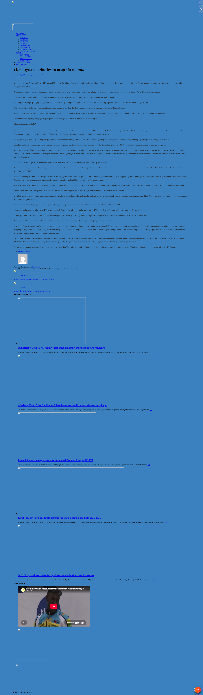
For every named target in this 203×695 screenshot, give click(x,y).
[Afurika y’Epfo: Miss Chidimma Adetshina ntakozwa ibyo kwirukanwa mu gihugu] (72, 401)
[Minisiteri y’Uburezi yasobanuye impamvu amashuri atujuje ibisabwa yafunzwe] (52, 343)
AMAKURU (20, 36)
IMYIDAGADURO (23, 62)
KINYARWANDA (24, 252)
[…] (152, 352)
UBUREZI (24, 40)
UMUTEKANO (25, 47)
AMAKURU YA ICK (27, 51)
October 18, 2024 (19, 75)
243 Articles (36, 267)
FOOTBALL (24, 55)
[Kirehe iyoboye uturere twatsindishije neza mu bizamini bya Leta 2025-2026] (71, 513)
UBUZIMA (24, 41)
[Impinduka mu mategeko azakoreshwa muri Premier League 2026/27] (57, 456)
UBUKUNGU (25, 43)
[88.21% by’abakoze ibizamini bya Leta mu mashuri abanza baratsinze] (72, 571)
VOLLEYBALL (26, 59)
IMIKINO (19, 53)
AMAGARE (24, 61)
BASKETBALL (25, 57)
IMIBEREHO (25, 45)
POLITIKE (24, 38)
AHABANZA (21, 34)
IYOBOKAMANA (26, 49)
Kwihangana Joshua (32, 75)
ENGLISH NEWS (22, 64)
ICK (198, 690)
